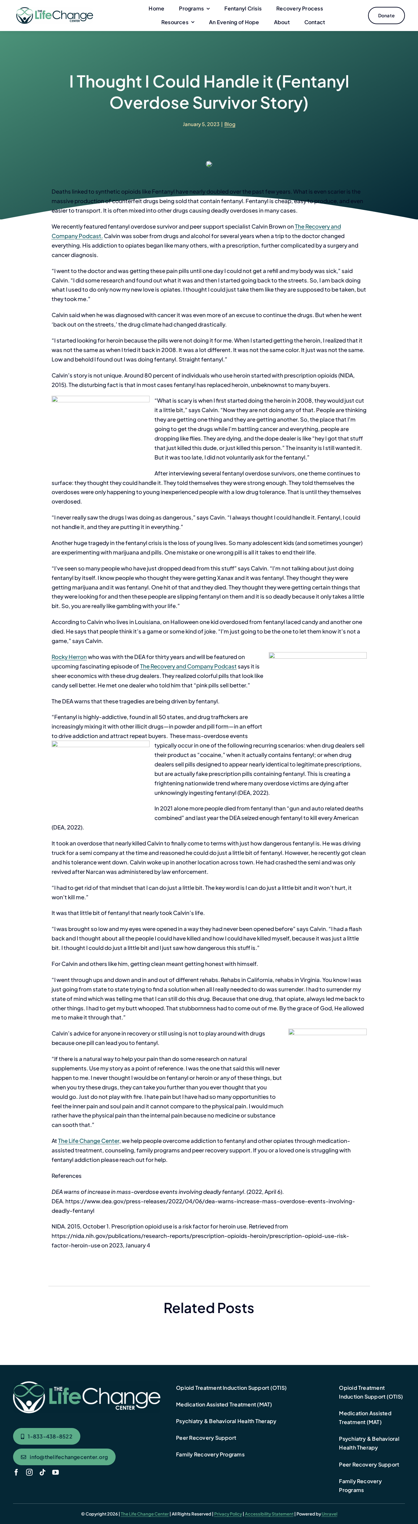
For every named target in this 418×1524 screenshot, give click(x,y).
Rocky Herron (69, 656)
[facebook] (16, 1472)
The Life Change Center (88, 1140)
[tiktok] (42, 1472)
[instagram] (29, 1472)
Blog (229, 124)
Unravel (329, 1513)
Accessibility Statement (269, 1513)
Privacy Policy (228, 1513)
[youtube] (55, 1472)
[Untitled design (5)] (86, 1384)
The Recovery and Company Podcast (188, 666)
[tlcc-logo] (54, 9)
